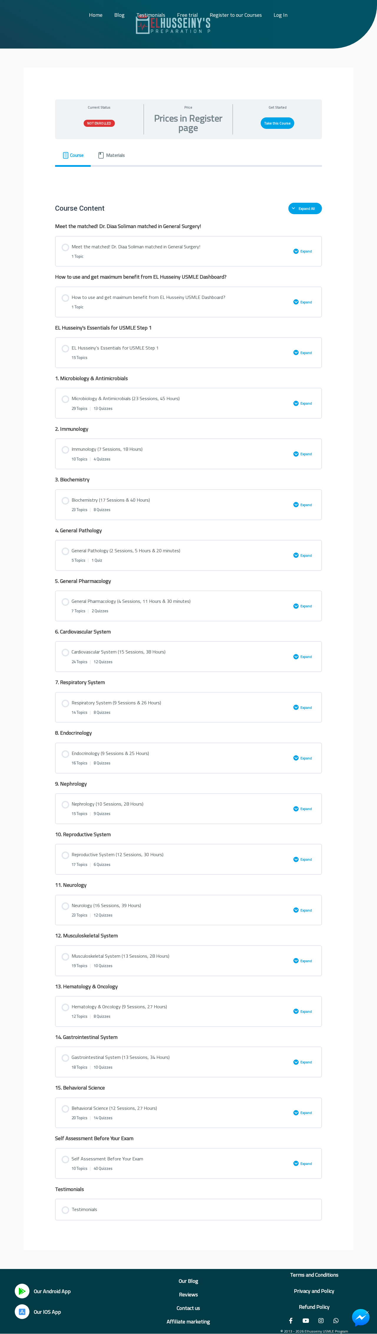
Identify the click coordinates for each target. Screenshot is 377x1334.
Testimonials (150, 15)
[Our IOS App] (22, 1311)
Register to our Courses (236, 15)
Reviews (188, 1294)
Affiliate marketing (188, 1321)
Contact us (188, 1308)
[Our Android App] (22, 1291)
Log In (280, 15)
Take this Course (277, 123)
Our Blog (188, 1281)
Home (95, 15)
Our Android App (52, 1291)
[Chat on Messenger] (361, 1318)
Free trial (187, 15)
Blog (119, 15)
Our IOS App (47, 1312)
